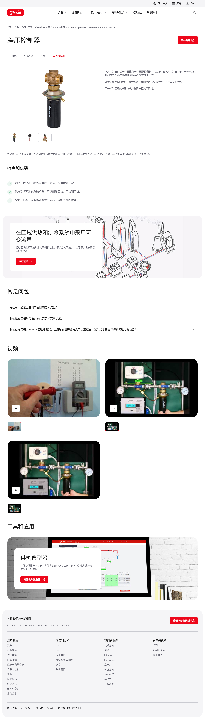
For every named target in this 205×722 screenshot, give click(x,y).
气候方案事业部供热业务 (33, 27)
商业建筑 (12, 650)
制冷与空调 (13, 688)
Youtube (42, 625)
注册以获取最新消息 (184, 620)
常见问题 (28, 55)
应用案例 (60, 655)
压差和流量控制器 (56, 27)
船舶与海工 (13, 679)
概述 (14, 55)
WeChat (65, 625)
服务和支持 (62, 640)
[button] (176, 3)
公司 (155, 645)
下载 (58, 650)
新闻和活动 (159, 650)
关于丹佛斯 (159, 640)
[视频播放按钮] (16, 408)
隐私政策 (12, 708)
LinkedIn (11, 625)
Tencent (54, 625)
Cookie (50, 708)
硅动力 (108, 679)
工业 (9, 674)
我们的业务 (111, 640)
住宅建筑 (12, 655)
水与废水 (12, 693)
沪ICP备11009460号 (67, 708)
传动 (106, 650)
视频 (43, 55)
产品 (17, 27)
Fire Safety (109, 659)
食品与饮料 (13, 669)
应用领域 (12, 640)
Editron (108, 655)
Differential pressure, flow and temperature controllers (92, 27)
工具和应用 (59, 55)
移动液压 (12, 683)
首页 (9, 27)
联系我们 (60, 669)
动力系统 (109, 674)
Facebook (29, 625)
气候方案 (109, 645)
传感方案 (109, 669)
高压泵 (108, 664)
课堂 (58, 664)
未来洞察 (158, 655)
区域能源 (12, 659)
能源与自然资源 (15, 664)
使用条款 (25, 708)
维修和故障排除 (64, 659)
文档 (58, 645)
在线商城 (109, 683)
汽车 (9, 645)
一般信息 (38, 708)
